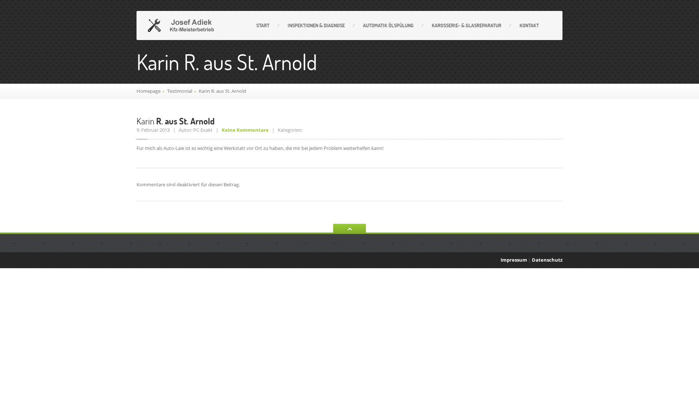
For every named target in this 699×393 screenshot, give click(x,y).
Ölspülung (388, 25)
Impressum (514, 260)
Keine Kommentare (245, 130)
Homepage (149, 91)
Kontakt (529, 25)
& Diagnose (316, 25)
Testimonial (179, 91)
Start (262, 25)
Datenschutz (547, 260)
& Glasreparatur (466, 25)
